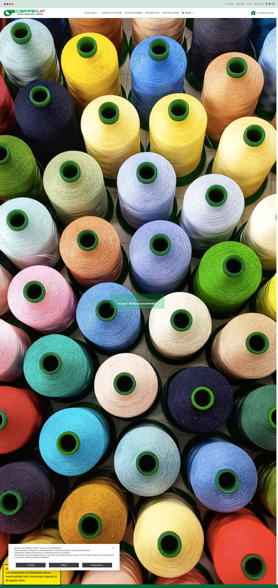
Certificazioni (170, 12)
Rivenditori (152, 12)
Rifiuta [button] (64, 565)
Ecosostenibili (133, 12)
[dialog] (64, 557)
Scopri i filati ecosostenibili (139, 304)
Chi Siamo (229, 4)
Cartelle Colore (111, 12)
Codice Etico (240, 4)
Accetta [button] (30, 565)
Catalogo (90, 12)
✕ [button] (113, 548)
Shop (188, 12)
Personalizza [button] (97, 565)
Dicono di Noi (259, 4)
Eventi (249, 4)
